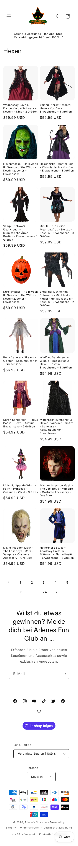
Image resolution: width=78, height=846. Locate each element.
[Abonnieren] (64, 674)
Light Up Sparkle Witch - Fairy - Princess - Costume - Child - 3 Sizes (20, 489)
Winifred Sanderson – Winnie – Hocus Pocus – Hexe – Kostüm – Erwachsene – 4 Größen (56, 362)
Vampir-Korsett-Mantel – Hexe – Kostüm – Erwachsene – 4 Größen (56, 108)
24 (45, 592)
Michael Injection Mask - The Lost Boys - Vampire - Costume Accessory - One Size (56, 490)
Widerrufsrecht (29, 827)
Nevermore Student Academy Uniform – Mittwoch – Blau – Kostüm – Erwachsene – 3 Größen (57, 552)
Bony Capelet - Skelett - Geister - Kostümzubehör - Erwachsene (20, 361)
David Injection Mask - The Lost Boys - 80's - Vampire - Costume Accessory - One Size (18, 552)
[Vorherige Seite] (8, 582)
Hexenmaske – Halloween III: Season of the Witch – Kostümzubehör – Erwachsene (20, 169)
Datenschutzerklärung (58, 827)
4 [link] (55, 582)
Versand (29, 834)
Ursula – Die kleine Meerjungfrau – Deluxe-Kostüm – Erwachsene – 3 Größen (57, 231)
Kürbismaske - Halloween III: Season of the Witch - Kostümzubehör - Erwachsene (20, 296)
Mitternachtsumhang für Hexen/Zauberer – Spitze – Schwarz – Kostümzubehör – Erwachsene (57, 426)
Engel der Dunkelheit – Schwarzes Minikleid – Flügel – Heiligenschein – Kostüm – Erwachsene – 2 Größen (57, 298)
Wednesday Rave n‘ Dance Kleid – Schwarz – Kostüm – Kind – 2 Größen (20, 108)
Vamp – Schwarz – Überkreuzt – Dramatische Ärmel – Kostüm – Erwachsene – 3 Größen (20, 232)
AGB (17, 834)
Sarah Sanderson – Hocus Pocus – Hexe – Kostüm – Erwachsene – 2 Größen (20, 423)
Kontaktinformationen (53, 834)
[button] (8, 16)
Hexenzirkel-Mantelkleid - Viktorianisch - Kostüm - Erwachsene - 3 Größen (57, 167)
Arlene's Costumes (37, 822)
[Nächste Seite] (56, 592)
